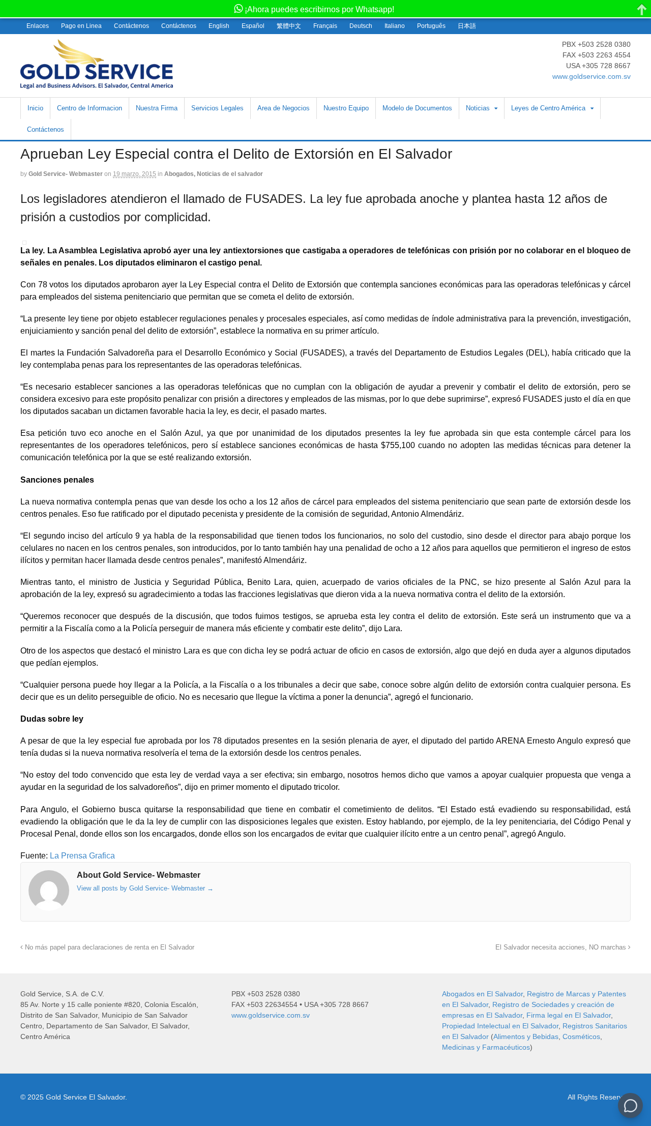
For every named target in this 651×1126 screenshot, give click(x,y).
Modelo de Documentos (417, 108)
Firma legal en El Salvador (568, 1015)
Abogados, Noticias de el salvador (213, 173)
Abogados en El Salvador (482, 994)
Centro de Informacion (89, 108)
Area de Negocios (283, 108)
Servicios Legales (217, 108)
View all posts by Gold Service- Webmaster (145, 888)
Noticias (478, 108)
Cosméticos (581, 1036)
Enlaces (37, 25)
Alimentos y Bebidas (525, 1036)
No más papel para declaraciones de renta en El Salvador (108, 947)
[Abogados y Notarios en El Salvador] (96, 83)
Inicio (35, 108)
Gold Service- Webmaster (65, 173)
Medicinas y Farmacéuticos (486, 1047)
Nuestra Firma (156, 108)
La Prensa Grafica (81, 855)
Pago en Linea (81, 25)
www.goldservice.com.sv (591, 76)
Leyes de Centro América (548, 108)
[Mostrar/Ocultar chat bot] (630, 1105)
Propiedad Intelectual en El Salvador (500, 1026)
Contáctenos (131, 25)
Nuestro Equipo (346, 108)
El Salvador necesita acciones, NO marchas (561, 947)
